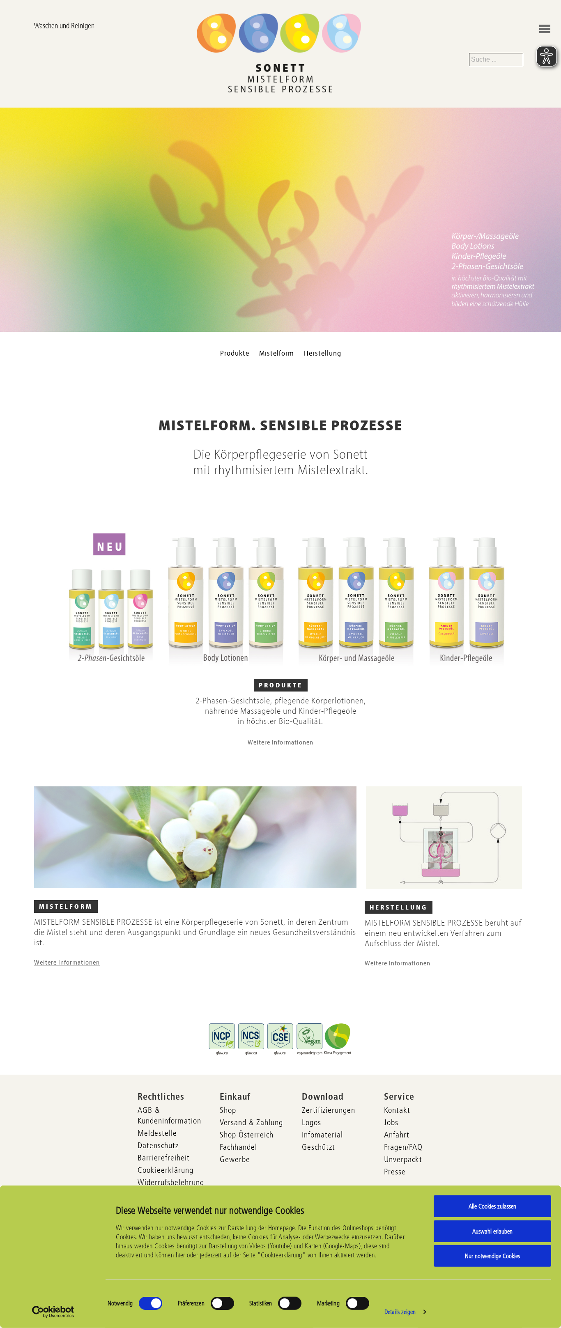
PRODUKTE (281, 685)
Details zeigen (400, 1312)
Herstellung (322, 353)
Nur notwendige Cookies (492, 1256)
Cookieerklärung (165, 1170)
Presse (395, 1171)
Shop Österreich (247, 1135)
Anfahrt (396, 1135)
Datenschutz (158, 1145)
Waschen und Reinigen (64, 25)
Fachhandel (238, 1147)
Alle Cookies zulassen (492, 1206)
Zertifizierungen (328, 1110)
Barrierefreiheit (164, 1158)
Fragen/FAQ (403, 1147)
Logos (311, 1122)
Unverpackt (403, 1159)
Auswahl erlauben (492, 1231)
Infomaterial (322, 1135)
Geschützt (318, 1147)
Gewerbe (235, 1159)
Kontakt (397, 1110)
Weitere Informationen (280, 742)
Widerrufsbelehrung (171, 1182)
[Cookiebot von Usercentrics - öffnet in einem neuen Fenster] (53, 1312)
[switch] (222, 1303)
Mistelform (276, 353)
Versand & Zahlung (251, 1122)
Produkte (234, 353)
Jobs (391, 1122)
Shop (228, 1110)
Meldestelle (157, 1133)
